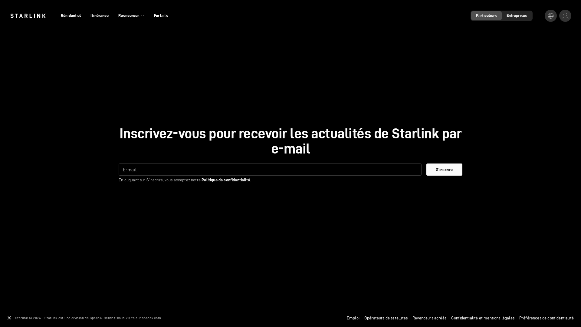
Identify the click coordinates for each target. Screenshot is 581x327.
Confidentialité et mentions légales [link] (482, 317)
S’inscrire (444, 169)
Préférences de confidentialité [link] (546, 317)
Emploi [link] (353, 317)
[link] (28, 16)
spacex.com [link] (151, 318)
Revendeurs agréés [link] (429, 317)
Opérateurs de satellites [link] (386, 317)
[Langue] (551, 16)
